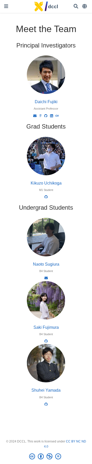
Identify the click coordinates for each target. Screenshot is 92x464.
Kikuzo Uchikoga (46, 183)
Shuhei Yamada (46, 390)
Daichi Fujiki (46, 101)
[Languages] (85, 6)
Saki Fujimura (46, 327)
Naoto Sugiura (46, 264)
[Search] (76, 6)
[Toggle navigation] (6, 6)
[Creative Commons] (46, 456)
